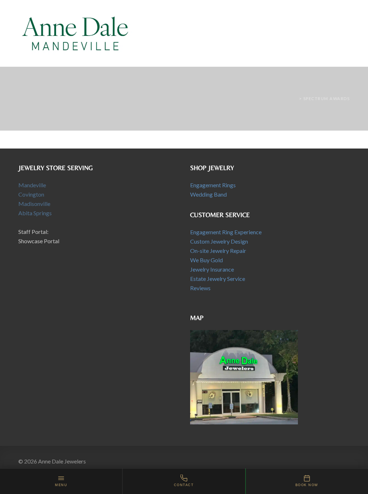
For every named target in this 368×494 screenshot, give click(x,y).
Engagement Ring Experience (226, 232)
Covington (31, 194)
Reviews (200, 287)
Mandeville (32, 185)
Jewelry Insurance (212, 269)
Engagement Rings (213, 185)
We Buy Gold (206, 260)
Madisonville (34, 203)
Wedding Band (208, 194)
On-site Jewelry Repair (218, 250)
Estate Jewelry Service (217, 278)
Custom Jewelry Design (219, 241)
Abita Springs (35, 213)
